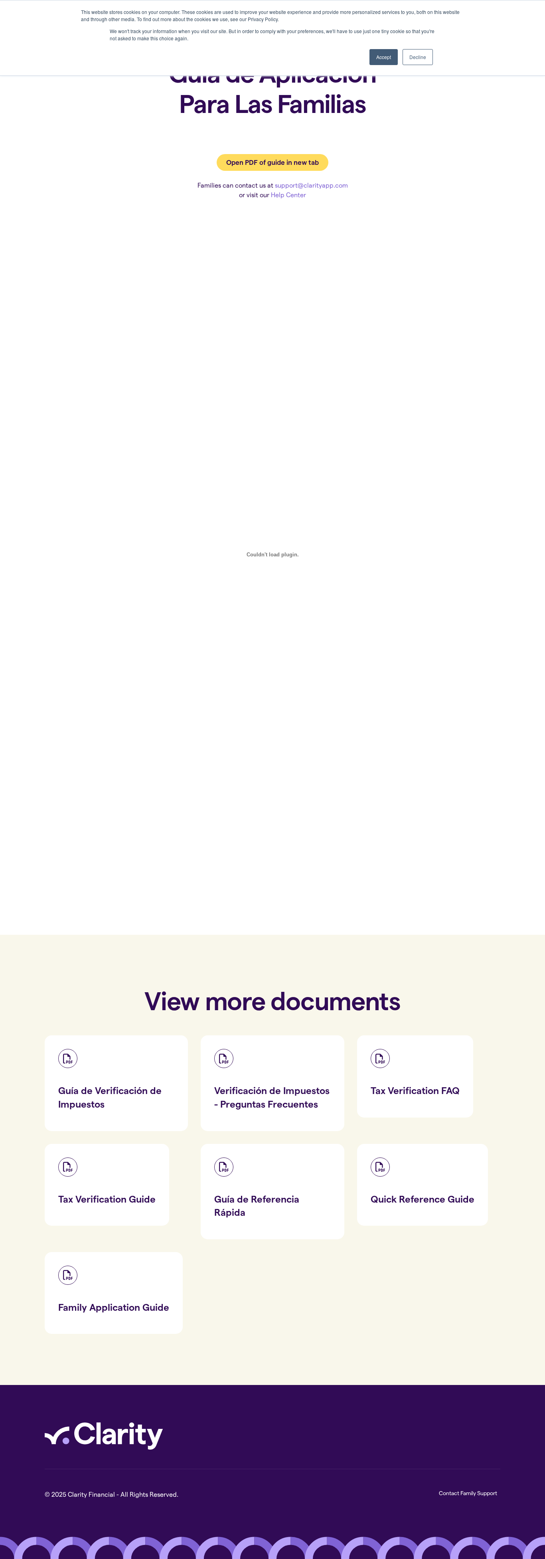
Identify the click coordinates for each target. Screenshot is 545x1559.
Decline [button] (417, 56)
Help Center (288, 195)
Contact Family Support (468, 1493)
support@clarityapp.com (311, 185)
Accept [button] (383, 56)
